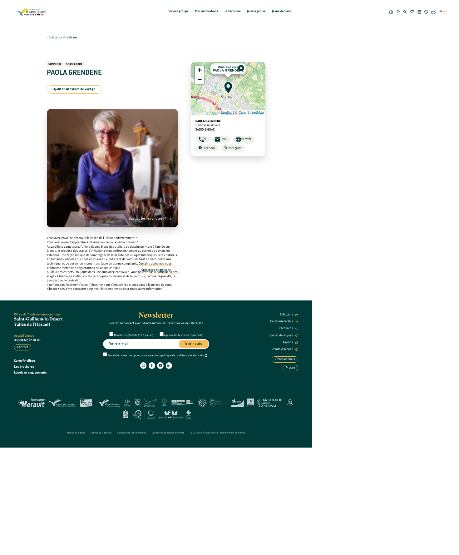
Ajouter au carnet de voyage (74, 89)
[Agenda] (419, 11)
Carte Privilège (24, 360)
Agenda (288, 342)
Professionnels (285, 359)
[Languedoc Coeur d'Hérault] (270, 402)
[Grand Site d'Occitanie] (164, 402)
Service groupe (178, 11)
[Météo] (433, 11)
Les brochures (24, 366)
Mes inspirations (206, 11)
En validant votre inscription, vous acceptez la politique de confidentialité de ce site (156, 355)
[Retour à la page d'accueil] (30, 11)
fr (440, 11)
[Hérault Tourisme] (31, 402)
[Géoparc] (182, 402)
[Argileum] (108, 402)
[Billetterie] (391, 11)
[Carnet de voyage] (412, 11)
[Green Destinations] (237, 402)
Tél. (204, 139)
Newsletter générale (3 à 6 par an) (133, 335)
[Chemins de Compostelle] (219, 402)
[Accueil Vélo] (125, 413)
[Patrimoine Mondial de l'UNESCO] (202, 402)
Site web (245, 139)
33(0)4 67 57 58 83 (27, 340)
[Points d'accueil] (426, 11)
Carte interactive (282, 321)
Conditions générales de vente (168, 433)
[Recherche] (405, 11)
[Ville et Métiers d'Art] (171, 413)
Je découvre (233, 11)
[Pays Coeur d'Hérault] (86, 402)
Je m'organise (256, 11)
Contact (22, 347)
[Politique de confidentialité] (206, 355)
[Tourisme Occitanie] (127, 402)
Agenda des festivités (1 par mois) (183, 335)
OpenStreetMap (251, 112)
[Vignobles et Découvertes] (250, 402)
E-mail (223, 139)
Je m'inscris (193, 343)
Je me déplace (281, 11)
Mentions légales (76, 433)
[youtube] (160, 365)
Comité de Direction (101, 433)
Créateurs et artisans (63, 37)
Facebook (208, 148)
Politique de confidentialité (131, 433)
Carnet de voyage (281, 335)
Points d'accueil (283, 349)
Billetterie (287, 314)
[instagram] (143, 365)
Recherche (286, 328)
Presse (290, 367)
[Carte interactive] (398, 11)
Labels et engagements (30, 372)
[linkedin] (169, 365)
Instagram (234, 148)
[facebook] (152, 365)
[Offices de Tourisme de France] (188, 413)
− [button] (200, 79)
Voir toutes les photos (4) (148, 218)
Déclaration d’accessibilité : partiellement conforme (217, 433)
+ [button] (200, 70)
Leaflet (226, 112)
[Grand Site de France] (146, 402)
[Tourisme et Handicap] (290, 402)
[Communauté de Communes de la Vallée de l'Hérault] (62, 402)
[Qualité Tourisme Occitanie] (144, 413)
